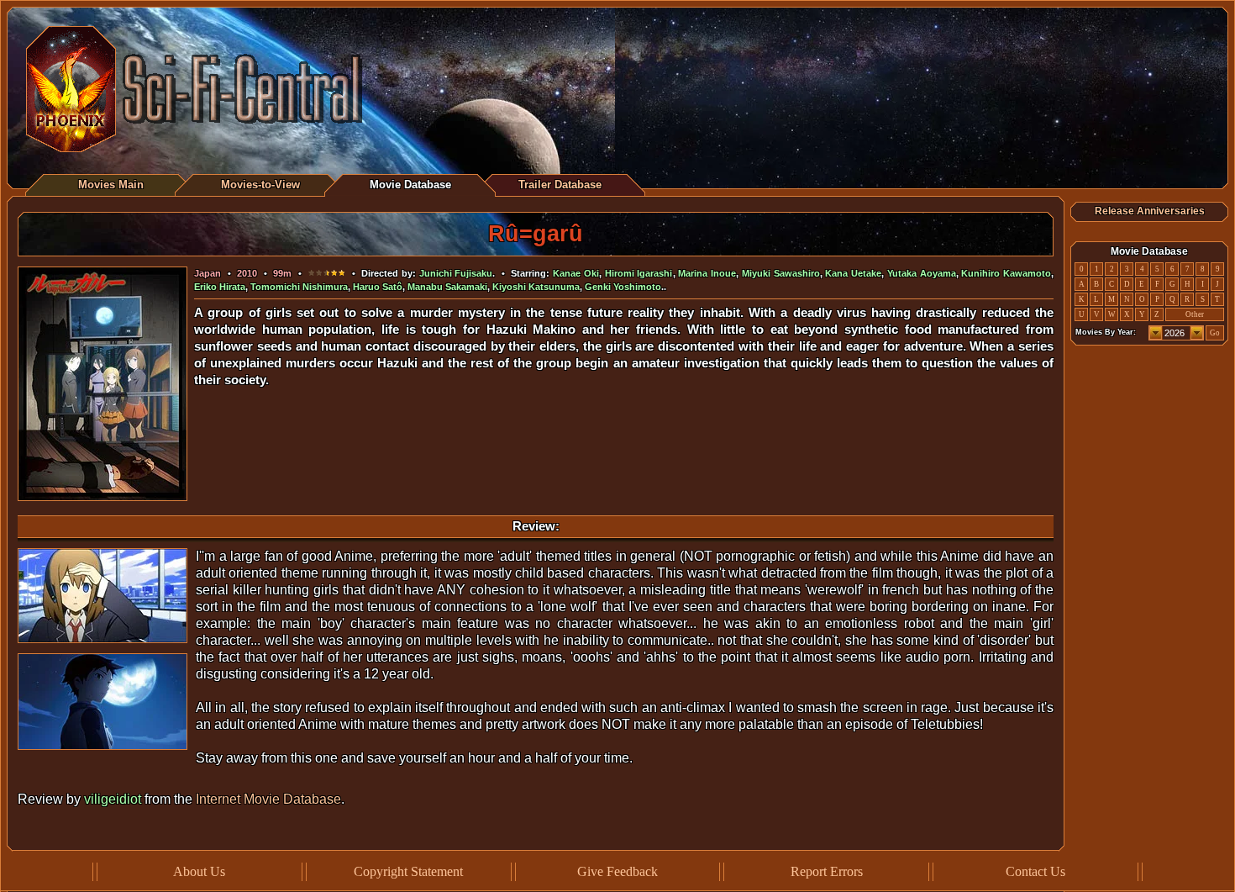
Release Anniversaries (1150, 211)
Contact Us (1035, 871)
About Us (199, 871)
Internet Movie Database (268, 799)
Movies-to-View (260, 184)
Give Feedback (617, 871)
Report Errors (827, 871)
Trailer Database (560, 184)
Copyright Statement (408, 871)
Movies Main (111, 184)
